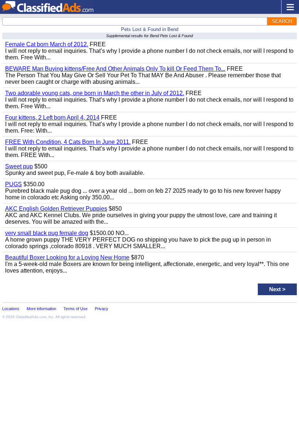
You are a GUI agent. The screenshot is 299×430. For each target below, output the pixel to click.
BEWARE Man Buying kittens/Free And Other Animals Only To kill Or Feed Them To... (115, 69)
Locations (10, 308)
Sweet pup (19, 166)
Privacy (101, 308)
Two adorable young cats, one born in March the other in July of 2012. (94, 93)
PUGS (13, 184)
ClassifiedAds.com (31, 317)
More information (41, 308)
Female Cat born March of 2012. (46, 44)
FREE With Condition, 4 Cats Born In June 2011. (68, 142)
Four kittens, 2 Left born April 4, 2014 (52, 117)
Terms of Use (75, 308)
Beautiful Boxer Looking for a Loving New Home (67, 257)
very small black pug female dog (46, 233)
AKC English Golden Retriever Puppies (56, 209)
